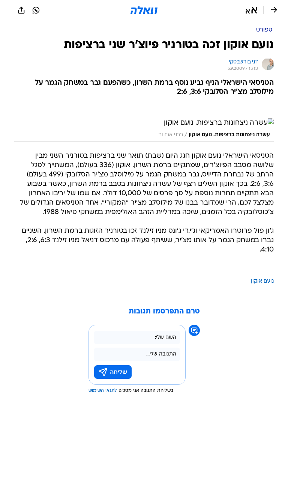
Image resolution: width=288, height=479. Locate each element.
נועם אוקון (262, 281)
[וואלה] (144, 10)
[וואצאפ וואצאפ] (36, 10)
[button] (251, 10)
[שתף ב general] (21, 10)
